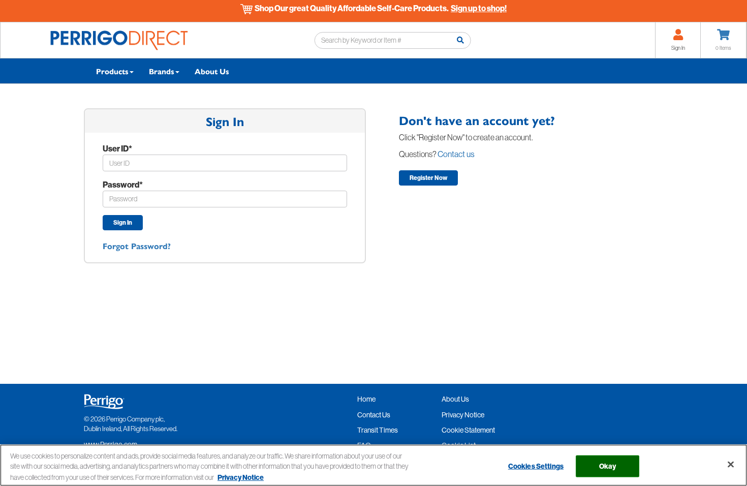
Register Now (428, 177)
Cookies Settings (536, 466)
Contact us (456, 154)
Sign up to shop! (479, 8)
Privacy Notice (240, 477)
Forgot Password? (137, 246)
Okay (607, 466)
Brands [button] (161, 71)
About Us (212, 71)
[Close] (731, 464)
